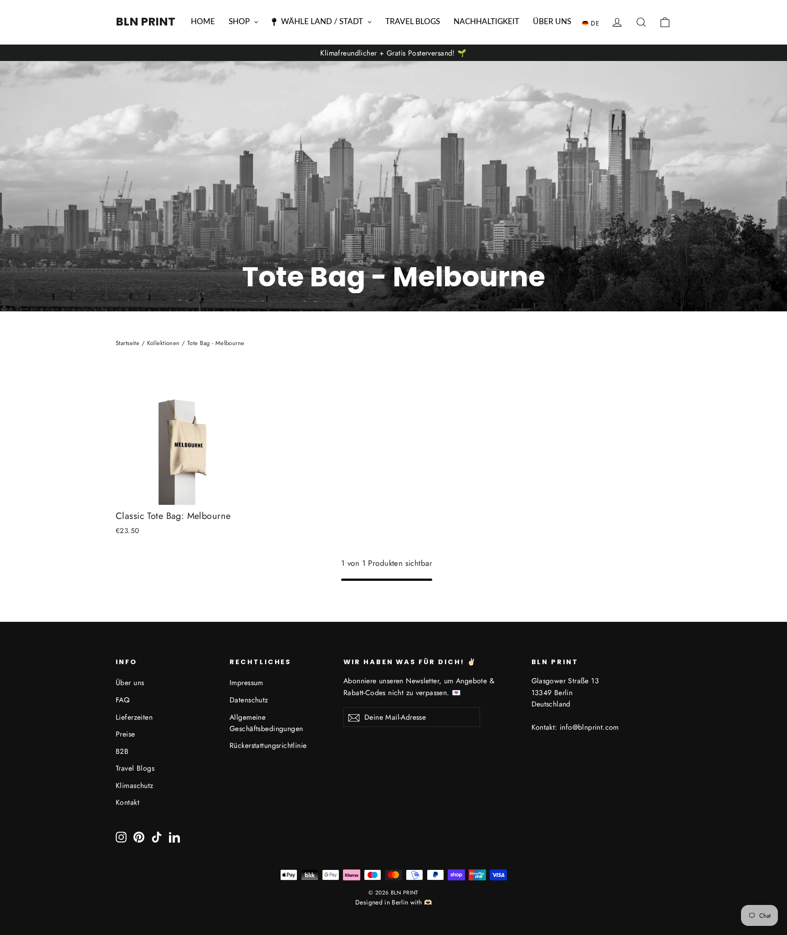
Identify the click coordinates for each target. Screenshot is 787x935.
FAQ (122, 700)
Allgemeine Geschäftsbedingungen (266, 723)
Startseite (127, 343)
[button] (593, 22)
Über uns (130, 682)
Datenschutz (249, 700)
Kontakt (127, 802)
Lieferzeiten (134, 717)
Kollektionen (163, 343)
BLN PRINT (145, 22)
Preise (125, 734)
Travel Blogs (135, 768)
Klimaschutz (134, 785)
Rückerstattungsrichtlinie (268, 745)
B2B (122, 751)
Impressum (246, 682)
